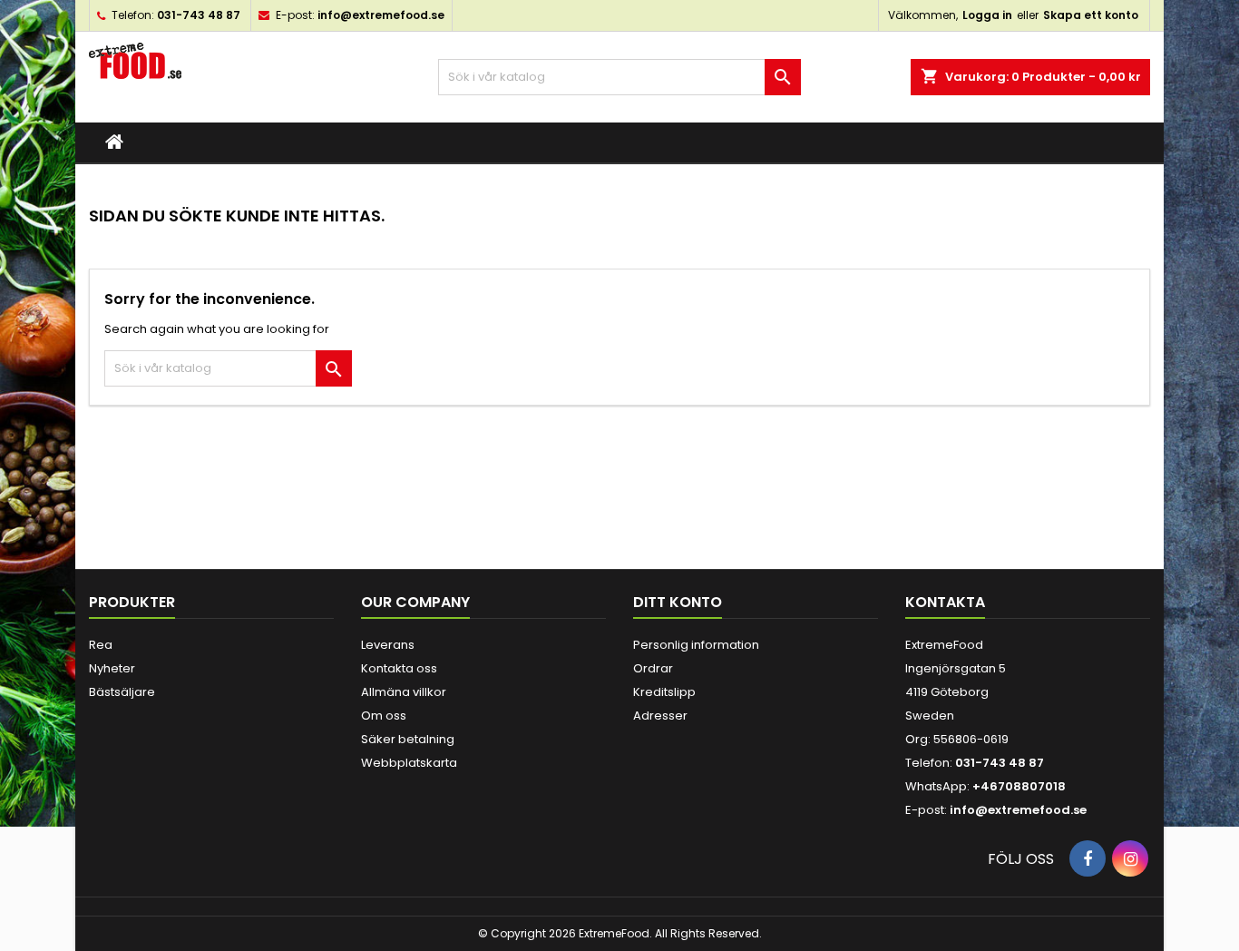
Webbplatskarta (409, 762)
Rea (100, 644)
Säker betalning (407, 739)
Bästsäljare (122, 692)
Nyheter (112, 668)
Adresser (660, 715)
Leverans (388, 644)
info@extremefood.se (380, 15)
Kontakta (945, 602)
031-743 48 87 (198, 15)
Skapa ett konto (1090, 15)
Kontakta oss (399, 668)
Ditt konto (677, 602)
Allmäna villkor (403, 692)
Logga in (987, 15)
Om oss (383, 715)
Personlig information (696, 644)
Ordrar (653, 668)
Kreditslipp (664, 692)
